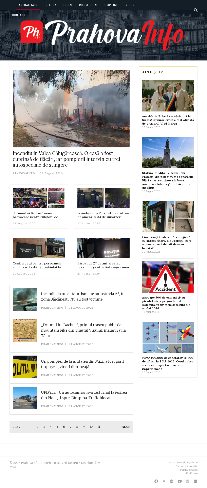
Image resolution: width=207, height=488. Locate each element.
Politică (50, 5)
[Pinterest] (171, 481)
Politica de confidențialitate (182, 462)
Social (68, 5)
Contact (18, 15)
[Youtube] (180, 481)
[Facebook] (156, 481)
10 (91, 427)
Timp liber (112, 5)
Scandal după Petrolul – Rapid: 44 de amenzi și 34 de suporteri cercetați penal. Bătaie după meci (103, 217)
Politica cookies (188, 469)
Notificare (191, 473)
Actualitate (28, 5)
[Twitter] (164, 481)
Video (130, 5)
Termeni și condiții (186, 466)
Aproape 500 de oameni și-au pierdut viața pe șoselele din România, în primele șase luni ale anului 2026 (166, 303)
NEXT (126, 427)
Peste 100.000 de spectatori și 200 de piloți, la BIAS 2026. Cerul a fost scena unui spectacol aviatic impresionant (167, 363)
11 (98, 427)
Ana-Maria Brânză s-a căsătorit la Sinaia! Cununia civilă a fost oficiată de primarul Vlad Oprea (168, 119)
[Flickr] (195, 481)
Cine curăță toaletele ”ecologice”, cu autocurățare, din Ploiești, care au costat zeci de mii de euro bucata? (166, 242)
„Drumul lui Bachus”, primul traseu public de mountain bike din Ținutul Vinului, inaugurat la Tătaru (83, 330)
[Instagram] (187, 481)
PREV (16, 427)
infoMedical (88, 5)
